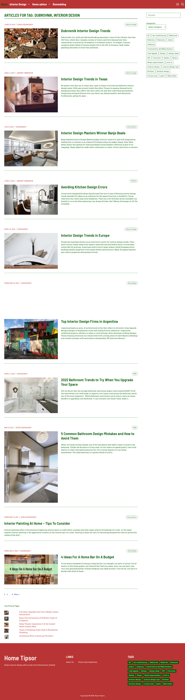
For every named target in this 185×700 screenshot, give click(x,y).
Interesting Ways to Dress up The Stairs (36, 636)
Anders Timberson (25, 73)
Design (163, 53)
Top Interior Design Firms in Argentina (89, 321)
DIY (148, 58)
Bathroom (173, 35)
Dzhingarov (21, 127)
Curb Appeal (152, 53)
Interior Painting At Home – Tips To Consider (37, 523)
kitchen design (163, 71)
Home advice (39, 4)
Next (17, 594)
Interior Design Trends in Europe (85, 235)
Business (161, 40)
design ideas (174, 53)
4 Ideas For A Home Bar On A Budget (87, 557)
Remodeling (59, 4)
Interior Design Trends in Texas (84, 79)
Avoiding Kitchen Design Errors (84, 187)
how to (169, 62)
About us (70, 662)
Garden (166, 58)
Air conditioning (159, 35)
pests (162, 76)
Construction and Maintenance (160, 49)
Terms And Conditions (87, 662)
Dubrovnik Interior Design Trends (85, 30)
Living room (152, 76)
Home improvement (155, 62)
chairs (170, 40)
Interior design (153, 67)
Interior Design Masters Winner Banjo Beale (93, 133)
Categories (150, 23)
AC (148, 35)
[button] (182, 4)
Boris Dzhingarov (25, 25)
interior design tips (171, 67)
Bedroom (151, 40)
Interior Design (18, 4)
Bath (134, 374)
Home (4, 4)
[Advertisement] (71, 302)
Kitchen (133, 181)
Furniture (157, 58)
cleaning (151, 44)
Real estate (172, 76)
